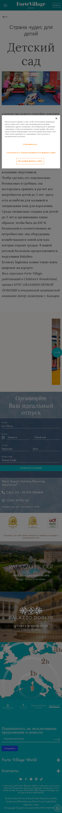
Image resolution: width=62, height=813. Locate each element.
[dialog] (31, 142)
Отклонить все (30, 144)
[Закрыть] (56, 118)
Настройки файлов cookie (30, 161)
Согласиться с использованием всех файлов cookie (31, 153)
